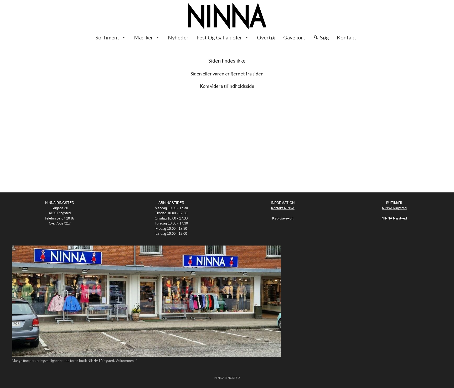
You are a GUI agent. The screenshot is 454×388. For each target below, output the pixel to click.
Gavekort (294, 37)
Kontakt (346, 37)
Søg (324, 37)
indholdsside (241, 86)
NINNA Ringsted (394, 208)
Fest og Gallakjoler (219, 37)
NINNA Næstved (394, 218)
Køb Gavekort (282, 218)
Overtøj (266, 37)
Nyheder (178, 37)
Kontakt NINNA (283, 208)
